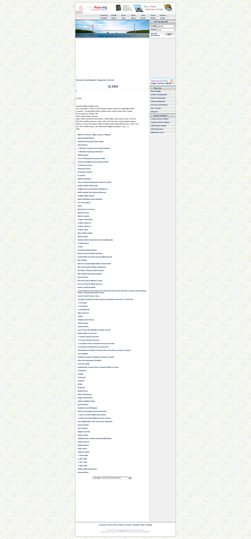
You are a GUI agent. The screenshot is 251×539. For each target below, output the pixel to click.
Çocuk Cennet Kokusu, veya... (89, 296)
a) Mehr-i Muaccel (84, 223)
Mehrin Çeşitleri (83, 216)
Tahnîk (80, 316)
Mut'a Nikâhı (82, 260)
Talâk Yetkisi (82, 449)
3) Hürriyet (82, 377)
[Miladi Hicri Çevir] (162, 85)
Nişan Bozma (83, 145)
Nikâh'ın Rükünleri (84, 179)
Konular (111, 80)
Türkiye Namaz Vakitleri (160, 119)
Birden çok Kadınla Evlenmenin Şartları (92, 411)
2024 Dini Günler (157, 129)
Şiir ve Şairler (156, 108)
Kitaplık (149, 525)
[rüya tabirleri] (145, 11)
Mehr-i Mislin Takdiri (85, 233)
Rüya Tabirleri (119, 525)
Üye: (154, 26)
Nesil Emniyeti (83, 405)
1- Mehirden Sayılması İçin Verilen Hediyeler (94, 148)
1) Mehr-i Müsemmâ (85, 220)
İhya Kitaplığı (156, 91)
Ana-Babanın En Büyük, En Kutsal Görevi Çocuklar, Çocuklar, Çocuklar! (104, 350)
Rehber (153, 18)
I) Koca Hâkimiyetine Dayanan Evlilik (91, 158)
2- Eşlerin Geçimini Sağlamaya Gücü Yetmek (94, 418)
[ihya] (93, 13)
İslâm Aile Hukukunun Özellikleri (90, 360)
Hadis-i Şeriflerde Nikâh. (87, 287)
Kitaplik (114, 15)
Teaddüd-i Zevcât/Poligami (87, 408)
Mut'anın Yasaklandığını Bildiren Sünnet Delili (94, 264)
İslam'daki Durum (84, 169)
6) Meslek (81, 388)
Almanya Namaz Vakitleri (160, 122)
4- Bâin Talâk (82, 466)
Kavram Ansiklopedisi (159, 105)
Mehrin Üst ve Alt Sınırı (86, 209)
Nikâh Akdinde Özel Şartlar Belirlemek (92, 192)
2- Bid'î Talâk (82, 459)
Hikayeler (154, 112)
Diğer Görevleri (83, 313)
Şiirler (143, 525)
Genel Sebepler (83, 425)
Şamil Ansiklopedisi (158, 98)
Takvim (113, 18)
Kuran (123, 15)
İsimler (162, 18)
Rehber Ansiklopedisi (159, 95)
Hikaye (133, 18)
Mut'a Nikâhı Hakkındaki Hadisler (90, 274)
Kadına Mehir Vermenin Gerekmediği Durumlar (95, 257)
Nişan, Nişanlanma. (85, 394)
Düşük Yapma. (83, 435)
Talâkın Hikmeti (83, 442)
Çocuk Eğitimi (83, 354)
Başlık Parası (83, 391)
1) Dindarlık (82, 371)
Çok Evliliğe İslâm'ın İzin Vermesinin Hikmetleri (95, 421)
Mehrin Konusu (83, 213)
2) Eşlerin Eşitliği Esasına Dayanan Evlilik (93, 162)
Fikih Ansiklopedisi (158, 101)
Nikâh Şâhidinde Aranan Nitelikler (90, 199)
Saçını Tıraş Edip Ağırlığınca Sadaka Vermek (94, 330)
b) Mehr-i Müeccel (84, 226)
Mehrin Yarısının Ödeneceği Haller (90, 253)
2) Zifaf (80, 247)
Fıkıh (143, 15)
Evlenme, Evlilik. (84, 364)
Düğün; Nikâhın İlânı (85, 398)
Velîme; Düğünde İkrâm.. (87, 401)
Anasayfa (104, 15)
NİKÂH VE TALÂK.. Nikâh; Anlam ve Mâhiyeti (94, 135)
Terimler (163, 15)
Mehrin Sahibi (83, 236)
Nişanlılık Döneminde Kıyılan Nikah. (91, 141)
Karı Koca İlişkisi (84, 203)
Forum (153, 15)
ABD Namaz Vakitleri (159, 126)
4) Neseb (81, 381)
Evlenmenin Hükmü (85, 172)
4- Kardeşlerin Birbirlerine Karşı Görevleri (93, 347)
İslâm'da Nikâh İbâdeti (86, 138)
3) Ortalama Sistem (85, 165)
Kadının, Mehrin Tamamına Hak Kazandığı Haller (95, 240)
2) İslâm (81, 374)
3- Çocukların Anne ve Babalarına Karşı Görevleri (96, 343)
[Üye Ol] (154, 34)
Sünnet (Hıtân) (83, 326)
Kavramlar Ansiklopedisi (86, 80)
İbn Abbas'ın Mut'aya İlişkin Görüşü (91, 270)
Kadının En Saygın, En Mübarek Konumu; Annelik (96, 357)
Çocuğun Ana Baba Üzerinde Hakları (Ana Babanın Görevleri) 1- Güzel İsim (105, 299)
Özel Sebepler (83, 428)
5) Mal (80, 384)
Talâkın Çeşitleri (84, 452)
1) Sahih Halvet (83, 243)
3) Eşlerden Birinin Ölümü (87, 250)
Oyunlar (143, 18)
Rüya (124, 18)
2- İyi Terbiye (82, 303)
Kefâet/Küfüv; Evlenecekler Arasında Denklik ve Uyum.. (98, 367)
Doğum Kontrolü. (84, 432)
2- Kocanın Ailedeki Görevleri (88, 340)
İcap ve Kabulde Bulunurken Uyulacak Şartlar (95, 182)
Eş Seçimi (81, 175)
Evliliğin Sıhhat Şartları (86, 196)
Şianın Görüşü (83, 277)
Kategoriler (101, 80)
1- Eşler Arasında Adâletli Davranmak (92, 415)
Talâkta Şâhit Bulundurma (87, 469)
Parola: (153, 30)
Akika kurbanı (83, 323)
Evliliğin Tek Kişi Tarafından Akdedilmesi (93, 189)
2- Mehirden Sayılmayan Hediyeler (90, 152)
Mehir (80, 206)
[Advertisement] (125, 58)
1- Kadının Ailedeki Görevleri (88, 337)
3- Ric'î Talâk (82, 462)
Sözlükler (104, 18)
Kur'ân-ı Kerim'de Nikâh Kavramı (90, 284)
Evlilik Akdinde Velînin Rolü (88, 186)
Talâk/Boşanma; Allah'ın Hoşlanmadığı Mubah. (95, 438)
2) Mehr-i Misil (83, 230)
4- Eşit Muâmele (84, 310)
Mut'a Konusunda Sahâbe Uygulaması (92, 267)
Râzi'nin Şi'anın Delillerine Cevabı (90, 281)
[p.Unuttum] (155, 35)
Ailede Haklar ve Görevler (87, 333)
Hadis (133, 15)
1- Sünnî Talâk (83, 455)
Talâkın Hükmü (83, 445)
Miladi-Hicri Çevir (157, 132)
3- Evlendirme (83, 306)
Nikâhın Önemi (83, 155)
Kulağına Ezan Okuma (86, 320)
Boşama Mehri (83, 472)
